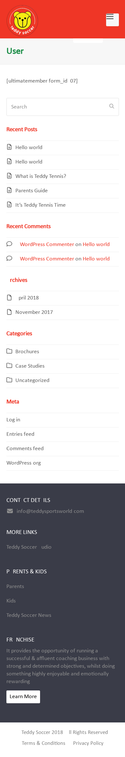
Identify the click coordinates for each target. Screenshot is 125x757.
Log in (13, 420)
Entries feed (20, 434)
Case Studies (30, 366)
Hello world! (29, 148)
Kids (11, 601)
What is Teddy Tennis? (40, 176)
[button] (112, 19)
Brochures (27, 352)
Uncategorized (32, 381)
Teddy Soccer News (28, 615)
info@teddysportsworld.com (50, 511)
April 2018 (27, 298)
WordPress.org (23, 463)
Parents (15, 587)
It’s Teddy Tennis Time (40, 205)
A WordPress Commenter (44, 245)
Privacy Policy (88, 743)
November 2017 (34, 312)
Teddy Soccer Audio (29, 547)
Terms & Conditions (43, 743)
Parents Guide (31, 191)
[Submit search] (111, 107)
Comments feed (25, 449)
